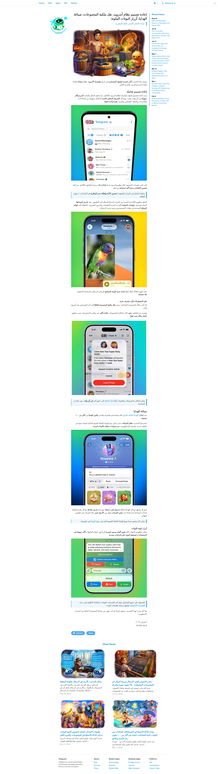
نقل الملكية (108, 401)
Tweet (91, 633)
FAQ (50, 3)
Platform (153, 759)
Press (96, 768)
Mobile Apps (114, 759)
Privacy (97, 765)
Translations (154, 765)
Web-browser (134, 768)
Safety (74, 3)
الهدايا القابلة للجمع (131, 415)
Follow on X (170, 3)
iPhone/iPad (114, 762)
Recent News (158, 14)
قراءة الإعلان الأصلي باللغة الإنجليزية (129, 23)
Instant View (154, 768)
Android (112, 765)
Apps (58, 3)
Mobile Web (113, 768)
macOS (131, 765)
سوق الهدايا (95, 521)
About (96, 759)
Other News (109, 644)
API (65, 3)
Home (41, 3)
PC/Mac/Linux (134, 762)
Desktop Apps (134, 759)
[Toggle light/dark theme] (214, 3)
